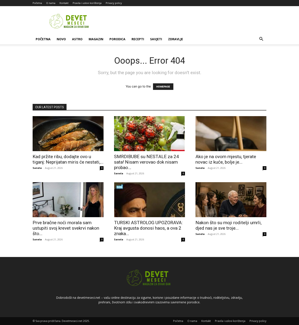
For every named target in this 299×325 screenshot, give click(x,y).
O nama (50, 3)
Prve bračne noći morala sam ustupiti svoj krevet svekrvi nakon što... (66, 228)
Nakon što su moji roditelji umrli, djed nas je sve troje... (228, 225)
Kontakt (64, 3)
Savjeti (156, 39)
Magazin (96, 39)
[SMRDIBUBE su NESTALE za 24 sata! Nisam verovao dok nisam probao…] (149, 133)
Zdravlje (175, 39)
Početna (37, 3)
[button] (261, 39)
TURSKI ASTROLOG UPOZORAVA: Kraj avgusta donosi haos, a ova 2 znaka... (148, 228)
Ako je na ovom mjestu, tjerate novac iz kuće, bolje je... (225, 159)
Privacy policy (114, 3)
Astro (77, 39)
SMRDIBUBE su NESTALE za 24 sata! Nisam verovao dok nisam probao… (146, 162)
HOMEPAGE (163, 86)
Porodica (117, 39)
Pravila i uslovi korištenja (87, 3)
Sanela (37, 167)
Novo (61, 39)
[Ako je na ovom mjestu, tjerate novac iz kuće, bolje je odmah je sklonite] (230, 133)
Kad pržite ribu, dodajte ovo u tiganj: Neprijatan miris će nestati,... (68, 159)
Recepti (138, 39)
